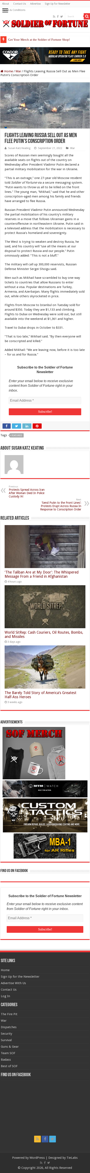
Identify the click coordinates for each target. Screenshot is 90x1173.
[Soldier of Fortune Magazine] (45, 23)
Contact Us (19, 3)
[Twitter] (61, 16)
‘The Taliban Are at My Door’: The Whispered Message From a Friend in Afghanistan (41, 574)
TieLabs (72, 1158)
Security (6, 1033)
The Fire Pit (9, 1014)
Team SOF (8, 1053)
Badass (6, 1059)
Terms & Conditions (13, 10)
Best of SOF (9, 1066)
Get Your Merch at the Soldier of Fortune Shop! (39, 39)
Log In (5, 996)
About (5, 3)
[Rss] (54, 16)
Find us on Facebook (14, 871)
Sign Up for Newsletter (57, 3)
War (18, 71)
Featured (17, 435)
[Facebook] (58, 16)
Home (8, 71)
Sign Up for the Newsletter (20, 976)
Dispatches (9, 1027)
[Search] (87, 16)
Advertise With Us (13, 983)
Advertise (35, 3)
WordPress (37, 1158)
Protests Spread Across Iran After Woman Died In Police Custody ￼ (27, 491)
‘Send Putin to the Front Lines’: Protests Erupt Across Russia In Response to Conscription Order (60, 504)
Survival (6, 1040)
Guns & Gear (10, 1046)
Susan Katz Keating (19, 148)
